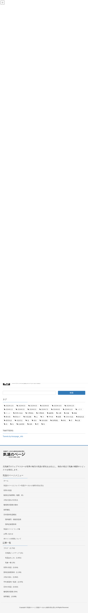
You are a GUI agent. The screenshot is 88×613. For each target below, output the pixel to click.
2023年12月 (70, 406)
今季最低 (30, 413)
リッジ (8, 413)
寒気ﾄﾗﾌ (18, 417)
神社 (64, 420)
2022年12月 (10, 406)
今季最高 (41, 413)
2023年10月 (58, 406)
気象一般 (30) (10, 562)
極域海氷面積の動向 (11, 505)
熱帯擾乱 (55, 420)
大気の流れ (8, 577)
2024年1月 (9, 409)
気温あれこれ (10, 558)
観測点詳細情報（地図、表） (14, 495)
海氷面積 (44, 420)
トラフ (79, 409)
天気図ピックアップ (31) (14, 553)
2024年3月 (21, 409)
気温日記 (20, 420)
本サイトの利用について (12, 539)
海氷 (35, 420)
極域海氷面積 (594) (11, 592)
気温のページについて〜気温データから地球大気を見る (24, 485)
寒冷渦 (8, 417)
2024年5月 (32, 409)
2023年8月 (45, 406)
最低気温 (81, 417)
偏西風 (51, 413)
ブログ (6, 548)
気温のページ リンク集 (12, 529)
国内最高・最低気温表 (13, 519)
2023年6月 (33, 406)
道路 (30, 424)
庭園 (59, 417)
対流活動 (28, 417)
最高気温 (9, 420)
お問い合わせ (8, 534)
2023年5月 (21, 406)
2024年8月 (56, 409)
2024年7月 (44, 409)
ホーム (6, 481)
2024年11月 (69, 409)
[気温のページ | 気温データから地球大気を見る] (14, 456)
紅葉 (78, 420)
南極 (75, 413)
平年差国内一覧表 (10, 582)
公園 (59, 413)
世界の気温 (19, 413)
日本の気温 (69, 417)
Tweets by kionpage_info (13, 436)
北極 (67, 413)
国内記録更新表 (10, 524)
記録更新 (21, 424)
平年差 (51, 417)
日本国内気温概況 (10, 514)
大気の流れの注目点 (11, 500)
